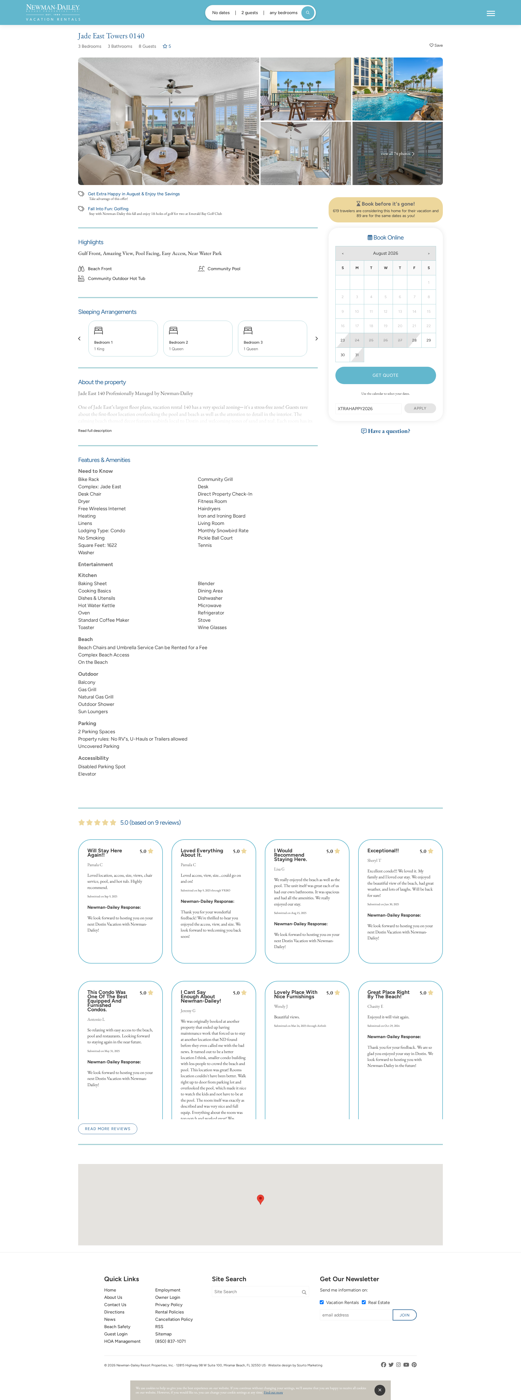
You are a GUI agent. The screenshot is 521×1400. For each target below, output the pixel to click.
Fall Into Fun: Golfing (108, 209)
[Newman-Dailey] (53, 12)
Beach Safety (117, 1326)
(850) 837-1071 (170, 1341)
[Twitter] (392, 1364)
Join (405, 1315)
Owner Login (167, 1297)
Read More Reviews (108, 1128)
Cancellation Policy (174, 1319)
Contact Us (115, 1304)
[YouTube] (406, 1364)
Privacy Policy (169, 1304)
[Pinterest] (414, 1364)
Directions (114, 1312)
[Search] (304, 1292)
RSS (159, 1326)
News (109, 1319)
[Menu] (491, 13)
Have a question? (388, 431)
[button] (79, 338)
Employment (167, 1290)
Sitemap (163, 1334)
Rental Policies (169, 1312)
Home (110, 1290)
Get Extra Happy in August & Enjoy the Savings (134, 194)
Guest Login (116, 1334)
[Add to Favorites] (436, 45)
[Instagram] (399, 1364)
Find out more (273, 1392)
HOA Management (122, 1341)
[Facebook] (384, 1364)
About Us (113, 1297)
